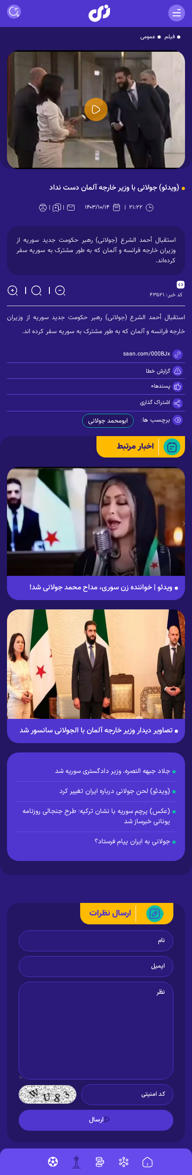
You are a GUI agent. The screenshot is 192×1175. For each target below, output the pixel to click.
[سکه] (100, 1162)
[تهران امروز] (76, 1161)
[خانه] (147, 1162)
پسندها (162, 386)
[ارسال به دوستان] (70, 207)
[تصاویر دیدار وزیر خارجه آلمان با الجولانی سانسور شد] (96, 668)
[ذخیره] (57, 207)
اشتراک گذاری (155, 402)
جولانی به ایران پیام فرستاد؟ (132, 842)
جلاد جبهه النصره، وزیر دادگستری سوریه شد (112, 771)
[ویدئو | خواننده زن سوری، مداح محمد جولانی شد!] (96, 526)
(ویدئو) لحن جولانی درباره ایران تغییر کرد (114, 791)
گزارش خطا (158, 371)
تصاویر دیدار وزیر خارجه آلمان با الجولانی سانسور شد (96, 731)
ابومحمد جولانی (108, 421)
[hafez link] (124, 1162)
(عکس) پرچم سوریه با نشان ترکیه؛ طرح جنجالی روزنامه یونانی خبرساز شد (96, 816)
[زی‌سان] (99, 13)
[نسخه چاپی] (43, 207)
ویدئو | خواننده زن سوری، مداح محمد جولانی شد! (100, 588)
